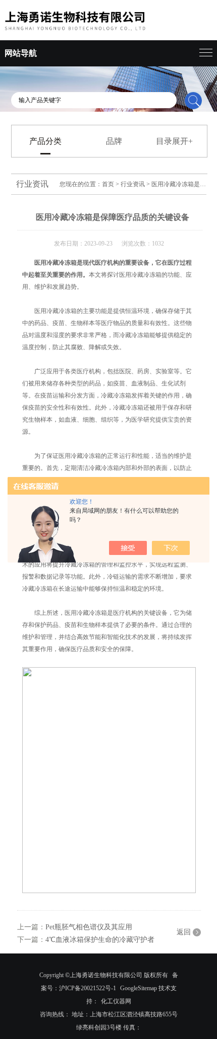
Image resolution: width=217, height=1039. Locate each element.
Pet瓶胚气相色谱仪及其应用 (88, 927)
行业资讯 (133, 184)
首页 (108, 184)
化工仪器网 (116, 1001)
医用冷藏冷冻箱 (55, 262)
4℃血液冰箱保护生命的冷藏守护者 (99, 939)
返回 (184, 932)
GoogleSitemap (138, 988)
